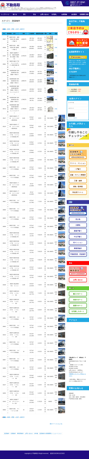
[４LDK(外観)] (50, 56)
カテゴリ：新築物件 (11, 20)
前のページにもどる (56, 424)
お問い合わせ (44, 14)
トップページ (5, 14)
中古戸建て (78, 237)
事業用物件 (20, 433)
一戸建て (78, 169)
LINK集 (36, 433)
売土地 (78, 219)
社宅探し (54, 14)
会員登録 (64, 14)
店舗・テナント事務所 (78, 175)
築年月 (22, 29)
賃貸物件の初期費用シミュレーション (50, 433)
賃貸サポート (78, 305)
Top (84, 454)
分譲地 (78, 225)
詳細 (56, 39)
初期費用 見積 (84, 14)
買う (24, 14)
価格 (4, 29)
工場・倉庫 (78, 181)
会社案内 (74, 14)
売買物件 (13, 433)
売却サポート (78, 300)
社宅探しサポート (78, 311)
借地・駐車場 (78, 186)
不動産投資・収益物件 (78, 254)
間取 (13, 29)
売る (34, 14)
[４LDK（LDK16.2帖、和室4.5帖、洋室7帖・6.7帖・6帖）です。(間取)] (50, 39)
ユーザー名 (71, 102)
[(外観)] (50, 64)
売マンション (78, 242)
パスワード (71, 108)
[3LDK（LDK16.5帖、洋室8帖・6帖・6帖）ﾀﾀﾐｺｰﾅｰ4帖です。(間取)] (50, 47)
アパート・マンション (78, 163)
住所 (17, 29)
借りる (15, 14)
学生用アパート (77, 192)
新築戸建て (78, 231)
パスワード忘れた (72, 118)
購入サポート (78, 294)
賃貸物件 (6, 433)
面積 (8, 29)
